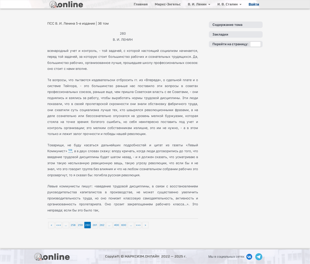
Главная (141, 4)
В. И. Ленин (197, 4)
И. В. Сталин (227, 4)
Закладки (220, 34)
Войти (254, 4)
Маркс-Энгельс (168, 4)
